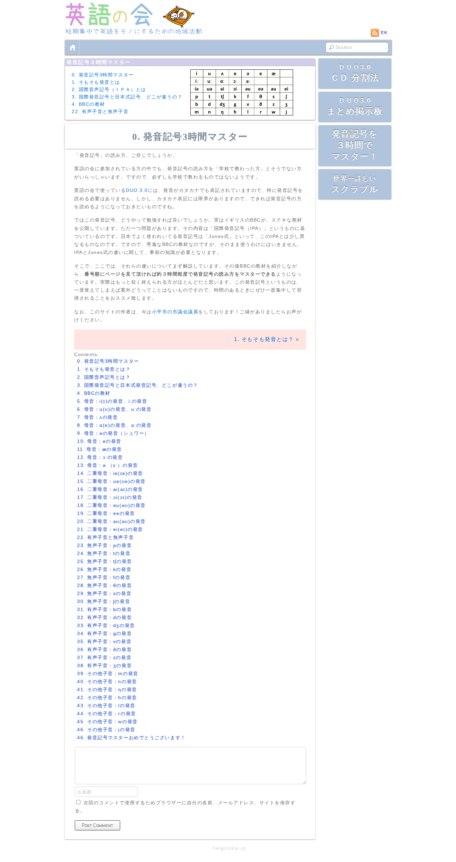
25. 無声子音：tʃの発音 (104, 561)
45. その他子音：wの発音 (107, 721)
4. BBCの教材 (88, 104)
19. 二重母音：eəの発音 (106, 513)
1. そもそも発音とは (96, 82)
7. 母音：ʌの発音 (97, 417)
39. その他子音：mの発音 (108, 673)
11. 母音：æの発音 (99, 449)
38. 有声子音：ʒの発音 (104, 665)
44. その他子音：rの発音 (106, 713)
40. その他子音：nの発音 (107, 681)
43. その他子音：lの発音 (106, 705)
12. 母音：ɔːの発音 (100, 457)
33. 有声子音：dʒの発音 (106, 625)
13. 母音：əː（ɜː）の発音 (107, 465)
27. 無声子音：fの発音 (104, 577)
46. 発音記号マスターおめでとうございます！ (131, 737)
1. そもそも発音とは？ (264, 339)
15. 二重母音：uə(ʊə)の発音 (111, 481)
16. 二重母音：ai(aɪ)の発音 (110, 489)
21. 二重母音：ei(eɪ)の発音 (110, 529)
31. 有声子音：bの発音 (104, 609)
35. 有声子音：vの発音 (104, 641)
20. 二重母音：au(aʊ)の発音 (111, 521)
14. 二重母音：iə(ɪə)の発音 (110, 473)
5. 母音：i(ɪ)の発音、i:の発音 (112, 401)
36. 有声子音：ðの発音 (104, 649)
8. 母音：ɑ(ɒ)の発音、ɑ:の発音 (114, 425)
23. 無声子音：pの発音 (104, 545)
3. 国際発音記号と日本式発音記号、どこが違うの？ (137, 385)
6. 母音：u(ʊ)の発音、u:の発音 (114, 409)
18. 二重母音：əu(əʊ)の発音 (111, 505)
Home (72, 47)
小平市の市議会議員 (175, 311)
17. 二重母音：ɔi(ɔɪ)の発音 (110, 497)
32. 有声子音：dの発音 (104, 617)
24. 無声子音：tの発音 (104, 553)
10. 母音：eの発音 (99, 441)
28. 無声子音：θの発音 (104, 585)
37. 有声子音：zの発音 (104, 657)
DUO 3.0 (137, 190)
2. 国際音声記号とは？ (104, 377)
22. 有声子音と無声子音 (100, 111)
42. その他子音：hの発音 (107, 697)
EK (384, 32)
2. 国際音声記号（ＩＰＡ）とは (109, 89)
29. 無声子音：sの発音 (104, 593)
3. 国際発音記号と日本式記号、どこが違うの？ (127, 96)
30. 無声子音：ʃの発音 (103, 601)
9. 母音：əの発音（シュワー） (113, 433)
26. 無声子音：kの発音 (104, 569)
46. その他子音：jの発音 (106, 729)
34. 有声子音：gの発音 (104, 633)
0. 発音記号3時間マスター (103, 74)
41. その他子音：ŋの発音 (107, 689)
